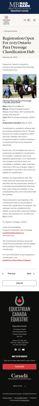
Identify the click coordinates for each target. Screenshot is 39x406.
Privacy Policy (7, 398)
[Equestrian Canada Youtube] (23, 350)
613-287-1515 (22, 340)
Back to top (17, 386)
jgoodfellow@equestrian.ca (13, 233)
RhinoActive (25, 400)
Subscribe (19, 367)
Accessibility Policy (21, 398)
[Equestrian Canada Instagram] (19, 350)
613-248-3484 (21, 345)
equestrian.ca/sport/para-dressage (17, 260)
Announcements (10, 31)
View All (19, 283)
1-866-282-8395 (23, 342)
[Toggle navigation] (34, 20)
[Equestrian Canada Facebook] (16, 350)
